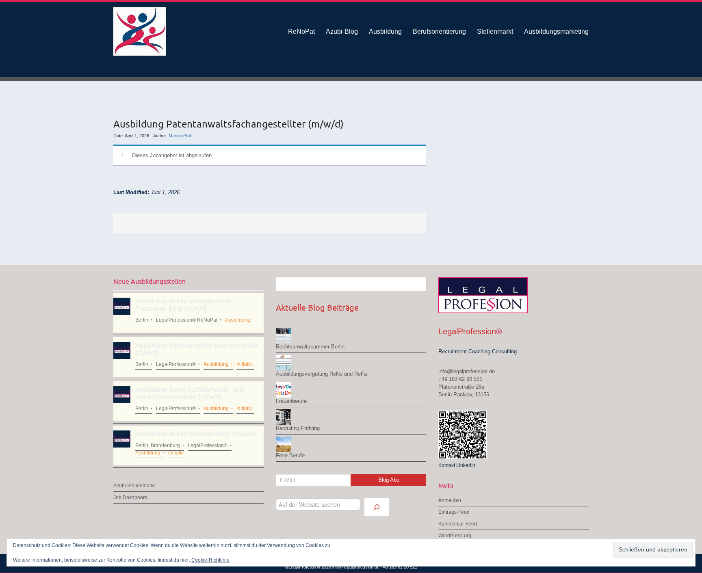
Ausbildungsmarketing (556, 31)
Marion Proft (181, 135)
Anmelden (449, 500)
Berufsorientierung (439, 31)
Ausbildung (385, 31)
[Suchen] (376, 507)
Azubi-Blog (342, 31)
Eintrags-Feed (454, 512)
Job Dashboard (130, 497)
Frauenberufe (291, 401)
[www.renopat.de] (188, 31)
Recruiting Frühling (298, 428)
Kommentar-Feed (457, 524)
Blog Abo (388, 480)
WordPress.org (454, 535)
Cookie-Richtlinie (210, 560)
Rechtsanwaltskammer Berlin (310, 347)
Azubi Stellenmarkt (134, 486)
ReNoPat (301, 31)
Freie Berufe (290, 455)
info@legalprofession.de (466, 371)
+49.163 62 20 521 (460, 379)
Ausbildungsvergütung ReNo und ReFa (321, 374)
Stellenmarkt (495, 31)
